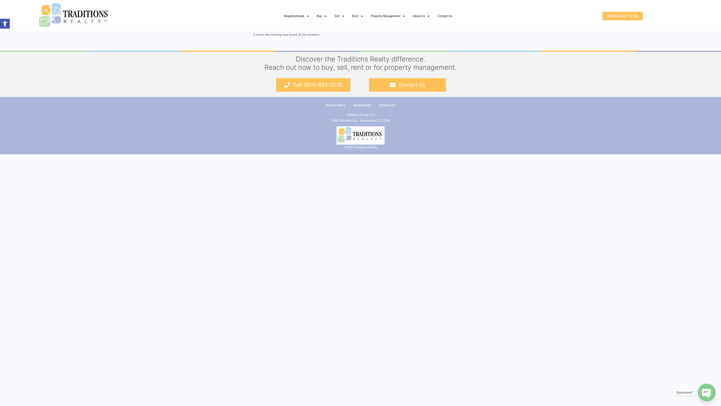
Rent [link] (355, 16)
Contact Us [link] (444, 16)
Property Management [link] (385, 16)
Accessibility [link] (362, 105)
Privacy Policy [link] (336, 105)
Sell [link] (337, 16)
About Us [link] (419, 16)
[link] (5, 24)
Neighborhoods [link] (294, 16)
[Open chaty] (707, 392)
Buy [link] (319, 16)
